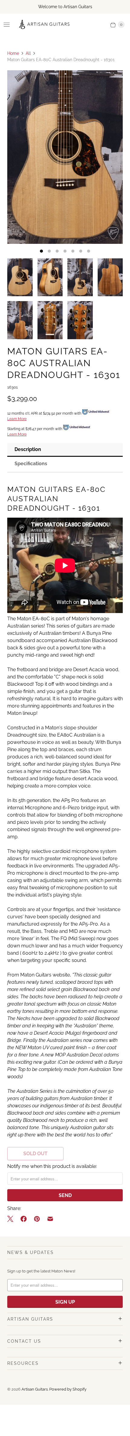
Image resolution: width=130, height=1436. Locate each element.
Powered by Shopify (67, 1389)
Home (13, 53)
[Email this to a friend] (50, 1218)
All (28, 53)
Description (28, 449)
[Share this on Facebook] (23, 1218)
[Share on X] (12, 1218)
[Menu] (7, 24)
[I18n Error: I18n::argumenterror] (20, 277)
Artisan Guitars (34, 1389)
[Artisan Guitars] (44, 24)
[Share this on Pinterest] (37, 1218)
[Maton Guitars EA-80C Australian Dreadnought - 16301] (65, 157)
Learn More (17, 419)
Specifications (31, 463)
